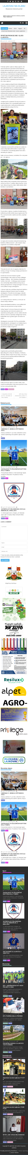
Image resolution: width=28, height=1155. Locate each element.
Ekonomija (5, 996)
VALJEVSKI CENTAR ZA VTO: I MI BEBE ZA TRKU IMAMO (6, 395)
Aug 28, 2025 (7, 1014)
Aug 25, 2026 (5, 427)
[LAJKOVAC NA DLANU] (2, 23)
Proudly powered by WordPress (8, 1150)
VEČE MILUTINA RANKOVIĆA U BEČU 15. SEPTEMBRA (21, 395)
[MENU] (26, 23)
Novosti (2, 389)
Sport (6, 389)
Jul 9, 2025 (6, 1041)
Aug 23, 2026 (7, 949)
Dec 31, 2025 (7, 983)
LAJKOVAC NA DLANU (14, 6)
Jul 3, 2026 (6, 1075)
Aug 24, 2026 (5, 467)
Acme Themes (15, 1152)
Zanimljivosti (11, 389)
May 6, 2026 (6, 1132)
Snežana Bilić (12, 41)
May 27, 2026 (7, 1105)
